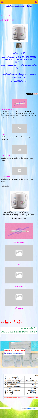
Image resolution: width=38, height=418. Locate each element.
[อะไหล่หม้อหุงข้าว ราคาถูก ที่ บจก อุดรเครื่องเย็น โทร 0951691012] (19, 45)
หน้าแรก (2, 16)
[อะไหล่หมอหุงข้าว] (19, 32)
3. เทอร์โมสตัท (5, 155)
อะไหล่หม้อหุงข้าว (5, 186)
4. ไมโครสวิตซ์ (5, 177)
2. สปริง (3, 134)
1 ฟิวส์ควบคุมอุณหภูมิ (7, 109)
